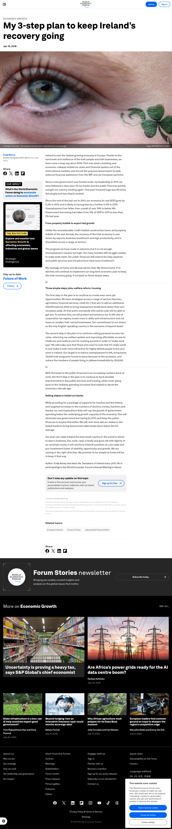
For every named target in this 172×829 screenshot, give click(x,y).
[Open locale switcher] (3, 821)
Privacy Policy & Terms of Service (86, 811)
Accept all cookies (148, 815)
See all (164, 606)
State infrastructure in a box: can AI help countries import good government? (22, 721)
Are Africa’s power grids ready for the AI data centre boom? (128, 670)
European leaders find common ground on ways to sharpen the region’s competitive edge (148, 721)
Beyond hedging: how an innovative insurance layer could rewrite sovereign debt (64, 721)
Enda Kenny (9, 155)
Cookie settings (148, 822)
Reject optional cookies (148, 808)
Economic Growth (15, 18)
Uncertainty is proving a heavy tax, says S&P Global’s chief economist (40, 670)
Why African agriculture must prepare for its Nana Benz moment (105, 721)
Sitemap (86, 817)
